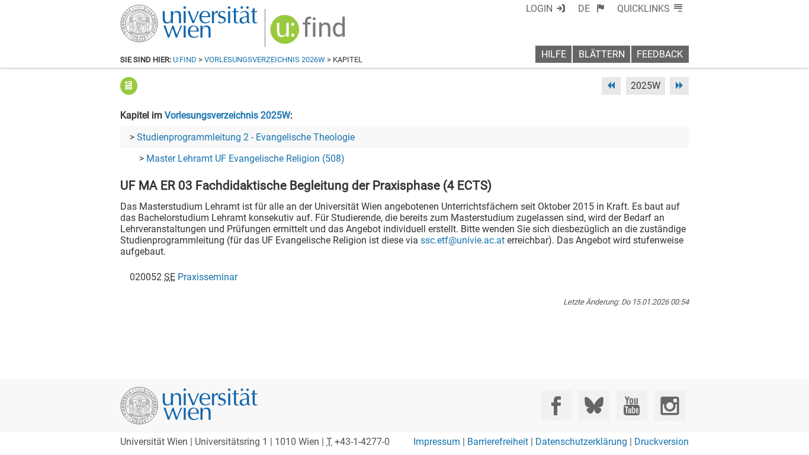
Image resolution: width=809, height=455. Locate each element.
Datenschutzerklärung (581, 441)
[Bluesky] (594, 405)
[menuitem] (591, 8)
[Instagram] (669, 405)
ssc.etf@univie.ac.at (462, 240)
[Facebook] (556, 405)
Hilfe (553, 54)
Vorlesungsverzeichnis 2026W (264, 59)
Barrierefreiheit (497, 441)
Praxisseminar (207, 277)
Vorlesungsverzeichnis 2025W (227, 115)
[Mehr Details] (128, 85)
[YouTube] (632, 405)
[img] (309, 33)
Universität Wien (161, 10)
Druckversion (661, 441)
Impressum (436, 441)
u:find (185, 59)
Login (539, 8)
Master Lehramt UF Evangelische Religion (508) (245, 158)
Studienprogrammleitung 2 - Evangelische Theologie (246, 137)
